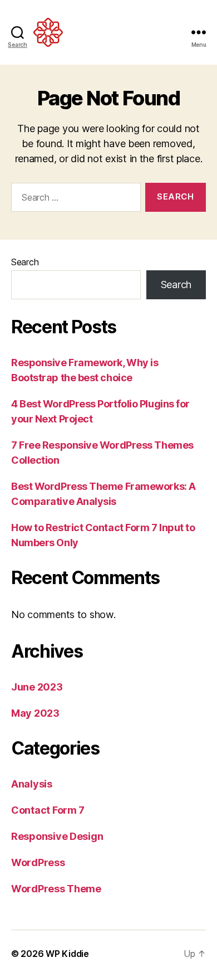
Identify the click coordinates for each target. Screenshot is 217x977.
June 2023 (37, 687)
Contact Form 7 (48, 810)
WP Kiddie (67, 953)
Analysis (31, 784)
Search (24, 262)
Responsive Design (57, 836)
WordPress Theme (56, 889)
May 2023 (35, 713)
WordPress (38, 862)
